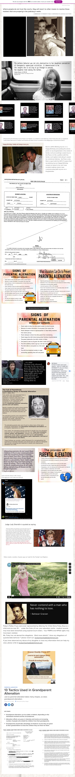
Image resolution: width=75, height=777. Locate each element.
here (6, 477)
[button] (50, 36)
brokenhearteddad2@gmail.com (46, 638)
